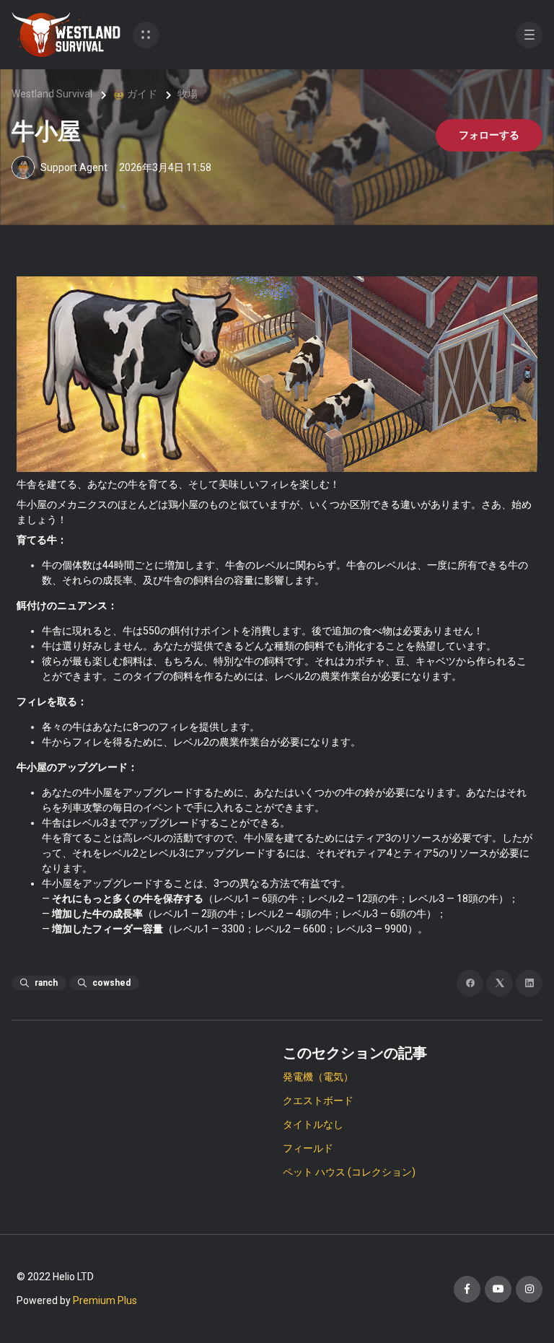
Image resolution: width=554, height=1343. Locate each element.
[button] (146, 35)
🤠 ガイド (135, 94)
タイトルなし (313, 1124)
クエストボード (318, 1100)
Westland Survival (52, 94)
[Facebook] (470, 983)
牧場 (187, 94)
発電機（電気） (318, 1076)
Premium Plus (105, 1300)
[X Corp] (499, 983)
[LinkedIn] (529, 983)
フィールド (308, 1148)
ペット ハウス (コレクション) (349, 1172)
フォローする (489, 135)
